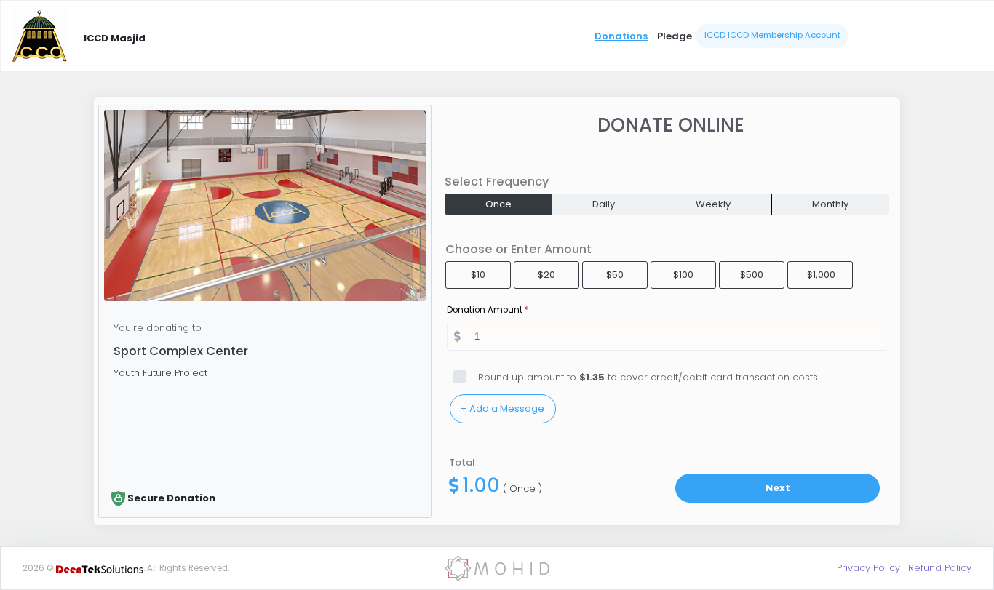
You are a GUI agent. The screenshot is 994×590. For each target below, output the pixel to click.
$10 (478, 275)
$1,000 (821, 275)
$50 (615, 275)
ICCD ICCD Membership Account (772, 35)
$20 (546, 275)
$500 (751, 275)
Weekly (713, 204)
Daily (603, 204)
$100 (683, 275)
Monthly (830, 204)
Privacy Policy (868, 568)
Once (498, 204)
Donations (621, 36)
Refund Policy (939, 568)
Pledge (674, 36)
